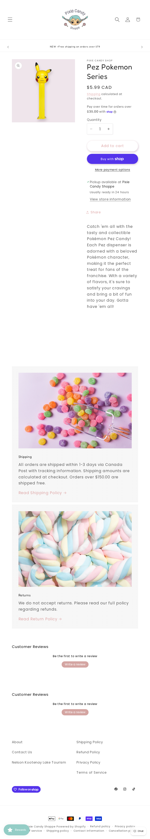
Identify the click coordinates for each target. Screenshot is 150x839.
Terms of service (29, 831)
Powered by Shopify (71, 826)
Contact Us (22, 752)
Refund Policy (88, 752)
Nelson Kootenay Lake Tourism (39, 762)
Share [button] (96, 212)
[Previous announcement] (8, 47)
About (17, 742)
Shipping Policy (89, 742)
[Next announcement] (142, 47)
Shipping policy (57, 831)
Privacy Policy (88, 762)
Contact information (89, 831)
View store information (110, 199)
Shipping (93, 94)
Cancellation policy (123, 831)
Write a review (75, 664)
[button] (10, 19)
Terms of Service (91, 772)
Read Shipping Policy (40, 492)
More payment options (112, 170)
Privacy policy (125, 826)
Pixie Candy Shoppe (41, 826)
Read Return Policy (37, 619)
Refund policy (100, 826)
